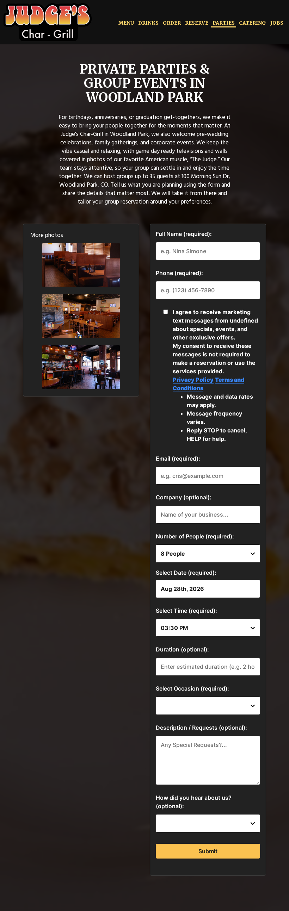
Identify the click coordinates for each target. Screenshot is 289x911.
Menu (126, 23)
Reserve (196, 23)
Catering (252, 23)
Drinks (148, 23)
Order (172, 23)
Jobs (276, 23)
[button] (81, 265)
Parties (224, 23)
